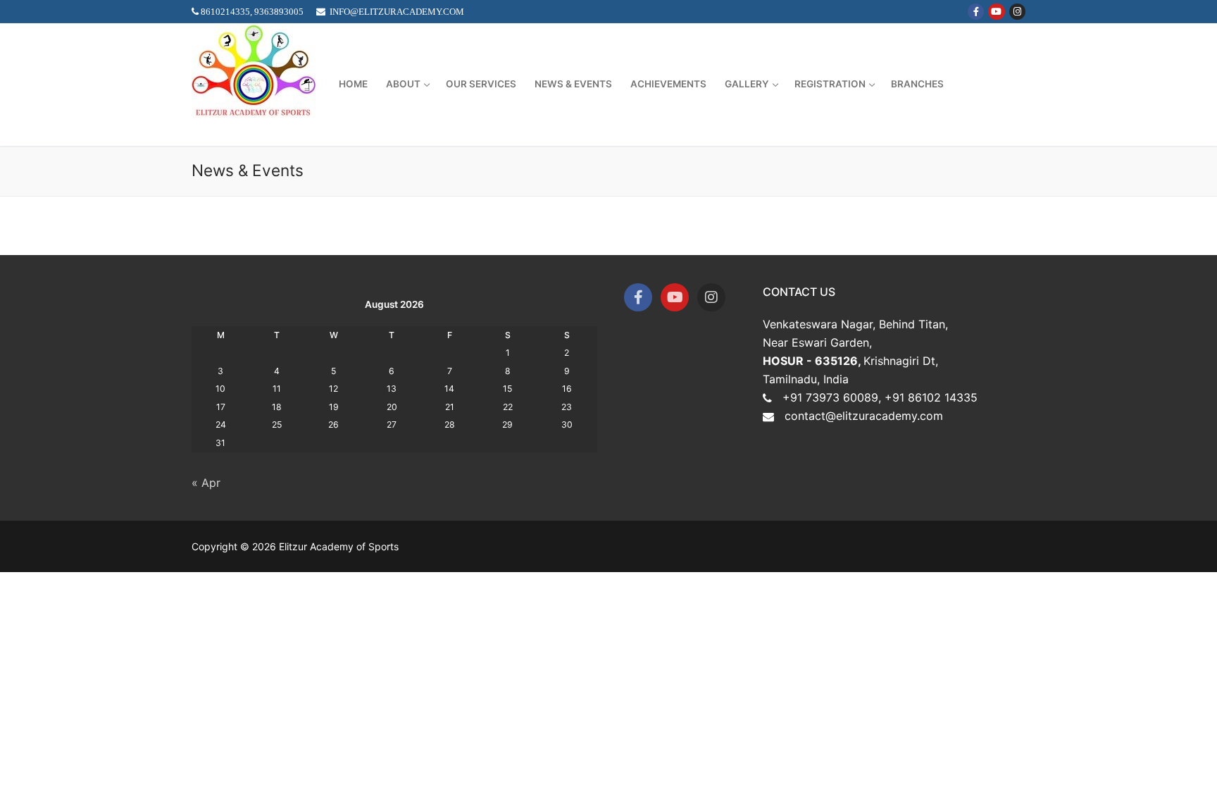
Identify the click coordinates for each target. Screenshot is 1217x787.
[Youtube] (996, 12)
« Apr (206, 483)
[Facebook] (976, 12)
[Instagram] (1017, 12)
